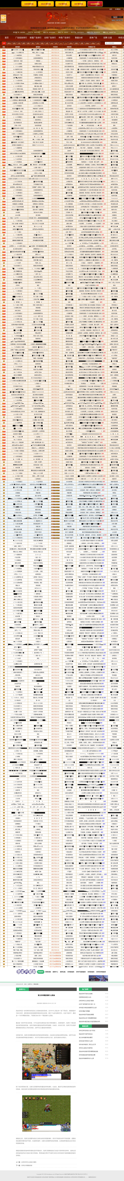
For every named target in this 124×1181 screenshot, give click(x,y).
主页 (25, 984)
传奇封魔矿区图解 (84, 1011)
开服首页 (40, 972)
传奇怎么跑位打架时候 (86, 1048)
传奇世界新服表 (101, 972)
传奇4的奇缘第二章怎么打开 (87, 1044)
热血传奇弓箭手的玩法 (86, 1034)
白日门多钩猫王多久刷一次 (87, 1004)
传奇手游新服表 (81, 972)
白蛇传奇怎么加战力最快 (28, 1162)
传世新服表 (91, 972)
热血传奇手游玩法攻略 (86, 993)
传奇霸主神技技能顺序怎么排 (88, 1007)
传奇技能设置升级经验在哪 (87, 1055)
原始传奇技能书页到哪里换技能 (88, 1051)
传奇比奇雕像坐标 (26, 1165)
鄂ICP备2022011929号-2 (81, 1174)
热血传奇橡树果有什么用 (86, 1058)
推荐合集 (62, 972)
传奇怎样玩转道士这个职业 (87, 1030)
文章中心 (30, 984)
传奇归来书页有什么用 (86, 1041)
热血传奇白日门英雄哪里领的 (88, 1018)
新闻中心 (55, 972)
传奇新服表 (70, 972)
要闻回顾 (48, 972)
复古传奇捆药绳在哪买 (86, 1037)
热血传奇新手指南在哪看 (86, 1014)
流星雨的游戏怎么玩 (85, 997)
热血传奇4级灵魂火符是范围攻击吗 (89, 1021)
